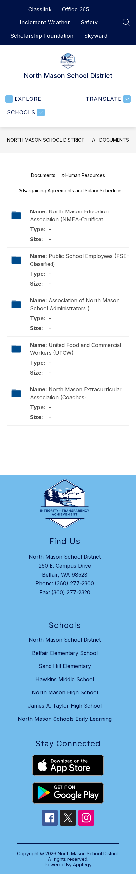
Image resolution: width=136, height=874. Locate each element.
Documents (114, 140)
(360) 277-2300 (74, 583)
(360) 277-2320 (70, 592)
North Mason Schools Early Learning (65, 719)
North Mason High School (65, 692)
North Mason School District (46, 140)
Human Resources (85, 175)
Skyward (96, 35)
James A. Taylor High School (65, 705)
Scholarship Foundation (42, 35)
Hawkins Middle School (64, 679)
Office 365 (75, 9)
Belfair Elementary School (65, 653)
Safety (89, 22)
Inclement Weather (45, 22)
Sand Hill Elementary (65, 666)
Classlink (40, 9)
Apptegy (82, 864)
